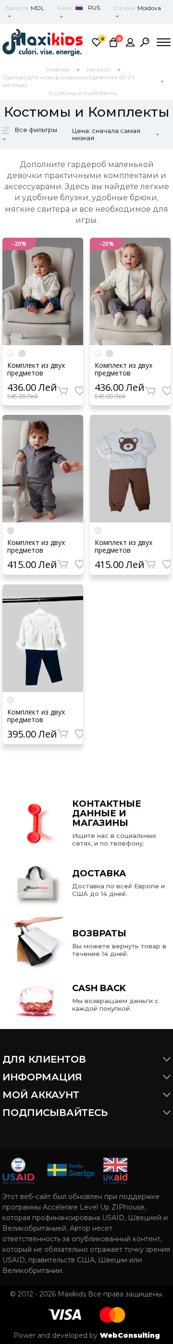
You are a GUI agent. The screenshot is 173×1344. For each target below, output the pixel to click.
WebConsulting (130, 1335)
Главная (58, 69)
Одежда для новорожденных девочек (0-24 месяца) (68, 80)
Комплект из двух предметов (36, 369)
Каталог (98, 69)
